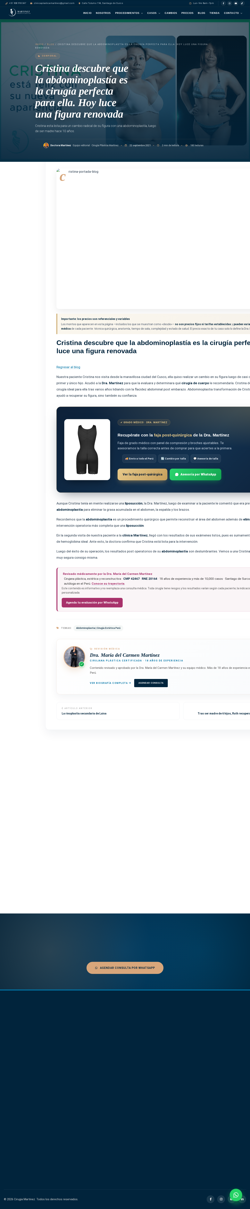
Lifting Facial (157, 1044)
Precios (187, 13)
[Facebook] (223, 3)
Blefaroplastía (116, 1076)
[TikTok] (242, 3)
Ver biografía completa (109, 683)
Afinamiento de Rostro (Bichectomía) (122, 1040)
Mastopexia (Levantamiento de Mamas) (161, 1084)
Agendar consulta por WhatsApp (127, 967)
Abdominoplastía (118, 1026)
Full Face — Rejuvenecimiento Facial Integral (122, 1111)
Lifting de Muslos (160, 1038)
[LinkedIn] (242, 1199)
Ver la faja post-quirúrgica (142, 474)
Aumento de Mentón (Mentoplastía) (120, 1068)
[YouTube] (236, 3)
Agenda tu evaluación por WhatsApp (92, 602)
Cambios (171, 13)
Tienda (215, 13)
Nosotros (103, 13)
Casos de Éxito (72, 1041)
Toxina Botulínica (160, 1117)
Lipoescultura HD (160, 1056)
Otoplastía (155, 1099)
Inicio (87, 13)
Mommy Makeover (160, 1093)
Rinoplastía (156, 1105)
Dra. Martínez (71, 1027)
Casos (152, 13)
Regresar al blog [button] (68, 367)
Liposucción (156, 1062)
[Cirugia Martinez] (21, 1021)
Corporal (49, 56)
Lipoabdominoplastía (162, 1050)
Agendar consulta (150, 683)
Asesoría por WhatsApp (198, 474)
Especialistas (71, 1034)
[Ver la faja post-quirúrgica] (87, 449)
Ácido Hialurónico (118, 1033)
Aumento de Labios (119, 1054)
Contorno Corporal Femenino (119, 1099)
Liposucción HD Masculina (165, 1068)
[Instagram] (229, 3)
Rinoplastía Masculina (163, 1111)
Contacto (231, 13)
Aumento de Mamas (120, 1060)
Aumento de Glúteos (120, 1048)
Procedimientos (127, 13)
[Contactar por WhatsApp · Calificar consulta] (236, 1195)
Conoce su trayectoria (108, 583)
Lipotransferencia (160, 1074)
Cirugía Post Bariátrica (121, 1091)
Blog (201, 13)
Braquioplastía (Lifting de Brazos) (123, 1084)
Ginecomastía (158, 1026)
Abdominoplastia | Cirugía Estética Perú (98, 628)
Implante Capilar (159, 1033)
